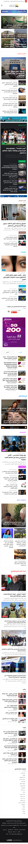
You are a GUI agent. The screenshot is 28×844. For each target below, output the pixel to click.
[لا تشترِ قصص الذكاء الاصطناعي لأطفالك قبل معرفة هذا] (22, 471)
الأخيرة (20, 352)
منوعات (23, 811)
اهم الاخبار (23, 781)
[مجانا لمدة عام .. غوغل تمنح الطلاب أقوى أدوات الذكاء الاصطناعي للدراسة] (22, 477)
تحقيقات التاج (22, 783)
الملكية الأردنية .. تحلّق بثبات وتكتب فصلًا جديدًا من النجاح (20, 563)
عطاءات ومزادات (21, 802)
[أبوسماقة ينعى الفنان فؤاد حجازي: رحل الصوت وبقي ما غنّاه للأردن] (22, 740)
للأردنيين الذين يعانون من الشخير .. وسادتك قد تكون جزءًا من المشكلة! (9, 92)
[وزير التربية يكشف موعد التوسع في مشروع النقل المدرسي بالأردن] (7, 33)
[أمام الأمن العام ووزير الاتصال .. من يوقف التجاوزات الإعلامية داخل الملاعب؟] (20, 533)
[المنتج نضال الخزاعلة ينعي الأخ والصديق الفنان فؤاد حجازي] (22, 747)
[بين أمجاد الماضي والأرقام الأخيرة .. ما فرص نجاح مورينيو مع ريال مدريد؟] (22, 188)
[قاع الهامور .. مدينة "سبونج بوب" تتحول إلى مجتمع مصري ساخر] (22, 290)
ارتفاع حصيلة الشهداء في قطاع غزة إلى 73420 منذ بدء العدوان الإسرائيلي (10, 387)
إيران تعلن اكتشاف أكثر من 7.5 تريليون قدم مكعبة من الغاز (10, 98)
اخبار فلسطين (22, 777)
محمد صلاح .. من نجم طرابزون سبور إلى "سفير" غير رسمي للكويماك (10, 182)
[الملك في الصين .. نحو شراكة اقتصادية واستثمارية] (22, 695)
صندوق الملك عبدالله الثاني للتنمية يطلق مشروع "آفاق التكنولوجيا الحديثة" (10, 380)
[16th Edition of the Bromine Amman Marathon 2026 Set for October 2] (22, 165)
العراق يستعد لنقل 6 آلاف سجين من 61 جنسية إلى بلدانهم (14, 224)
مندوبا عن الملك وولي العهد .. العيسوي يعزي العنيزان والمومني (9, 760)
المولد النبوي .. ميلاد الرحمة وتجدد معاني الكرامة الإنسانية (14, 595)
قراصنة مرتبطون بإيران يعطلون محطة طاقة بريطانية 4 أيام (9, 112)
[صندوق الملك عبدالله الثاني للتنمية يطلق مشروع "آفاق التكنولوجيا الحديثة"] (22, 380)
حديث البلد (23, 789)
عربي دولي (23, 798)
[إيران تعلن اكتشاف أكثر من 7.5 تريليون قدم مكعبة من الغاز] (22, 97)
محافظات (23, 804)
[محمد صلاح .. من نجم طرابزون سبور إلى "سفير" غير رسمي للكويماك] (22, 180)
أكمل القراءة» (22, 232)
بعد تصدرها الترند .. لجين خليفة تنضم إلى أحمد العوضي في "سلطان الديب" (14, 409)
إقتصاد (24, 775)
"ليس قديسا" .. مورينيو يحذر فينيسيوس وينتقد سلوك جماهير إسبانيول (14, 150)
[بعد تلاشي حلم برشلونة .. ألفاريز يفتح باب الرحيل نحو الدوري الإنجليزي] (22, 82)
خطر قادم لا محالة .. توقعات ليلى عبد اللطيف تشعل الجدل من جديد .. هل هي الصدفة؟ (8, 544)
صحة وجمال (22, 796)
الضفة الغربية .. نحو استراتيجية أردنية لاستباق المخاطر (10, 707)
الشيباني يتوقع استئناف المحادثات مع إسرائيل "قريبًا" (10, 238)
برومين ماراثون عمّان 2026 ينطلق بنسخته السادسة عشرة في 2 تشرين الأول (9, 175)
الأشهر (7, 352)
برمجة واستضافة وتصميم (17, 840)
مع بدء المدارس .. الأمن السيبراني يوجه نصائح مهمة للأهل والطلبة (10, 486)
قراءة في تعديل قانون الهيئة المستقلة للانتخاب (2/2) (9, 700)
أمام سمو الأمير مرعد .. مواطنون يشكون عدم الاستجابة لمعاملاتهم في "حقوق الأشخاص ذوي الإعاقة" (14, 27)
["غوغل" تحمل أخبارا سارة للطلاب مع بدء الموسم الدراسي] (22, 298)
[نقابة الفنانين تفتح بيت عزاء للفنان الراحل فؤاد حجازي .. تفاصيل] (22, 733)
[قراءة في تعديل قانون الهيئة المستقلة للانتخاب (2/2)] (22, 701)
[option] (14, 32)
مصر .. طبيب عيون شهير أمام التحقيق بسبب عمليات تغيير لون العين (14, 277)
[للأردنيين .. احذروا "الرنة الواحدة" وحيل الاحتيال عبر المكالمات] (22, 492)
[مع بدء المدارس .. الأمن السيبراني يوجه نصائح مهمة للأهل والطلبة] (23, 484)
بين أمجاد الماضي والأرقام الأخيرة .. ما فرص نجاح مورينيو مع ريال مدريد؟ (10, 190)
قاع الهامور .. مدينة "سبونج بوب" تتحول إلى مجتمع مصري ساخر (10, 292)
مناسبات (23, 809)
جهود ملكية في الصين (11, 713)
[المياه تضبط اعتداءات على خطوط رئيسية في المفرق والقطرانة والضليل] (22, 373)
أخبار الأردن (23, 773)
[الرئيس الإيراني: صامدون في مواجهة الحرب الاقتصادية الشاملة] (22, 243)
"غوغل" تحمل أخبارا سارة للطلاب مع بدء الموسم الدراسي (9, 299)
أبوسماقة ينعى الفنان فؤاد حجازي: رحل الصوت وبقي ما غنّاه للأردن (10, 740)
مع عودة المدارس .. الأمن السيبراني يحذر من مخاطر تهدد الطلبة (15, 457)
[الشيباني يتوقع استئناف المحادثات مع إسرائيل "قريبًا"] (22, 237)
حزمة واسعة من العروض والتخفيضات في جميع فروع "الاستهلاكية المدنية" (15, 676)
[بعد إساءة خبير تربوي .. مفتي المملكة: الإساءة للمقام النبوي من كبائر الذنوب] (7, 43)
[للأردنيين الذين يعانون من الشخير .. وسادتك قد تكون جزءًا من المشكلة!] (22, 90)
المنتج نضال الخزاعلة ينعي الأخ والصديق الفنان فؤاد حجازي (10, 747)
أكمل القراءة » (22, 161)
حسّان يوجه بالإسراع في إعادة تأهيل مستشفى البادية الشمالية (14, 650)
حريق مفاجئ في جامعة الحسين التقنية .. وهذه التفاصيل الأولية (13, 1)
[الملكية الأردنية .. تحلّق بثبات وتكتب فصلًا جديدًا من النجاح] (20, 554)
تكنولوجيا (23, 787)
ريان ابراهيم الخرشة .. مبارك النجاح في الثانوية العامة (10, 358)
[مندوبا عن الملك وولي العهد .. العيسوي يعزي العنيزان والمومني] (22, 760)
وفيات (24, 813)
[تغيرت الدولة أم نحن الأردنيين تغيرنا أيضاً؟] (22, 720)
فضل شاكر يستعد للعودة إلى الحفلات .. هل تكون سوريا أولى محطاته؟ (9, 105)
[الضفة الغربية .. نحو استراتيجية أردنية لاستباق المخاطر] (22, 707)
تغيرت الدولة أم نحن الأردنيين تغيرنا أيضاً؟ (9, 719)
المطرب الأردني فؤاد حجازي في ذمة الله (10, 754)
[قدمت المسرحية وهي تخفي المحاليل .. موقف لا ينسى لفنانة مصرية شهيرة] (14, 418)
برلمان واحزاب (22, 779)
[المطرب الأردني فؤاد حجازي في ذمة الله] (22, 754)
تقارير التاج (10, 831)
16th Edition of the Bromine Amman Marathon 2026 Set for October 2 (9, 167)
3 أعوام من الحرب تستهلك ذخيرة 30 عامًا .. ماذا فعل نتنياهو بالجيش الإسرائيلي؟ (15, 622)
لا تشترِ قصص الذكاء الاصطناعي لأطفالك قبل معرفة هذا (9, 472)
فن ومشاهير (22, 800)
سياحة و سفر (22, 794)
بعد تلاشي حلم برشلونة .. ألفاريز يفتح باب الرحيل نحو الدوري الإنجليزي (9, 84)
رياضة (24, 792)
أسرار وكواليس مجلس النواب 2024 (15, 833)
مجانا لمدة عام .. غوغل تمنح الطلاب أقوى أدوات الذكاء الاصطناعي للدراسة (10, 479)
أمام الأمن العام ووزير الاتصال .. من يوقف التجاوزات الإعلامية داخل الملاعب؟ (20, 543)
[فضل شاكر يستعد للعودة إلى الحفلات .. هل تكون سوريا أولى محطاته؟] (22, 103)
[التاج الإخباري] (14, 5)
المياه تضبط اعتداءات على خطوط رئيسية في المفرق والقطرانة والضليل (10, 373)
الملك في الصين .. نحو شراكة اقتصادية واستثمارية (9, 694)
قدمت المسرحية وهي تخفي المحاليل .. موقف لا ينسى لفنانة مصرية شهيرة (14, 421)
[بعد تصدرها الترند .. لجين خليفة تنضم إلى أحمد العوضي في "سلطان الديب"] (14, 405)
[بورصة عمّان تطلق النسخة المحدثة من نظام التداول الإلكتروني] (13, 68)
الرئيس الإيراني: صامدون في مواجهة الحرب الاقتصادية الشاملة (10, 244)
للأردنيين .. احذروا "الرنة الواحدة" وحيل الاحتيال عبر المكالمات (9, 493)
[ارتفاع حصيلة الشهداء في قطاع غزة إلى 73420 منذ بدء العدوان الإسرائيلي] (22, 387)
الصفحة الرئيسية (22, 829)
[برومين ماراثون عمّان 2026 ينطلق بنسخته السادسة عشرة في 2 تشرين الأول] (22, 173)
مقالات (23, 806)
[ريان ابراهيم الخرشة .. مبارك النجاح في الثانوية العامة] (22, 358)
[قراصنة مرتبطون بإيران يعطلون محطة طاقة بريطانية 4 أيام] (22, 111)
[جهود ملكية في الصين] (22, 714)
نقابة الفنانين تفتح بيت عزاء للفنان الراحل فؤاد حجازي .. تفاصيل (10, 733)
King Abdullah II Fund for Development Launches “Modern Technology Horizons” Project (10, 365)
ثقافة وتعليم (22, 785)
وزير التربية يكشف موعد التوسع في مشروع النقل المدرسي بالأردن (7, 37)
